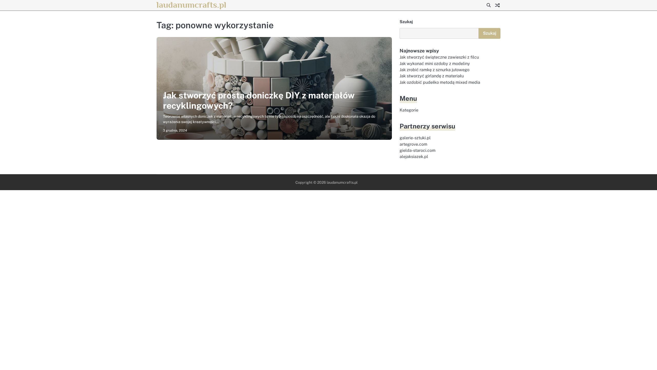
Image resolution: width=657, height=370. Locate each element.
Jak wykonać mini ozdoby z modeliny (435, 63)
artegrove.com (413, 144)
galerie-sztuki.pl (415, 137)
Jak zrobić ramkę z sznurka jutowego (434, 69)
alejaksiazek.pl (414, 156)
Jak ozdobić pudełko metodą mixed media (440, 82)
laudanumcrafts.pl (191, 5)
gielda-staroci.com (418, 150)
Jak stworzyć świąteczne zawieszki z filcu (439, 57)
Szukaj (406, 21)
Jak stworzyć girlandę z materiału (432, 75)
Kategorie (409, 110)
